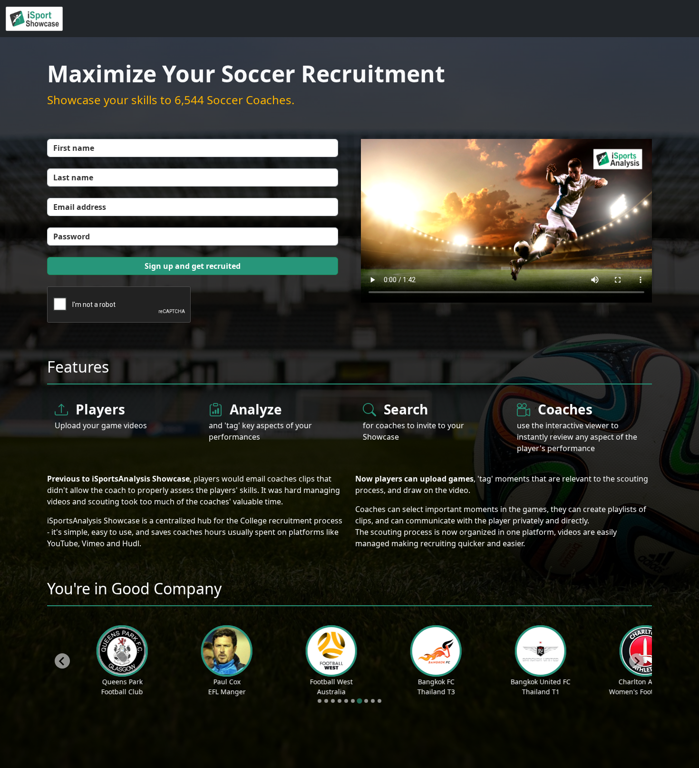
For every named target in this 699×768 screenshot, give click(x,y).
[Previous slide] (62, 661)
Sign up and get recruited (193, 266)
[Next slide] (636, 661)
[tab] (319, 701)
